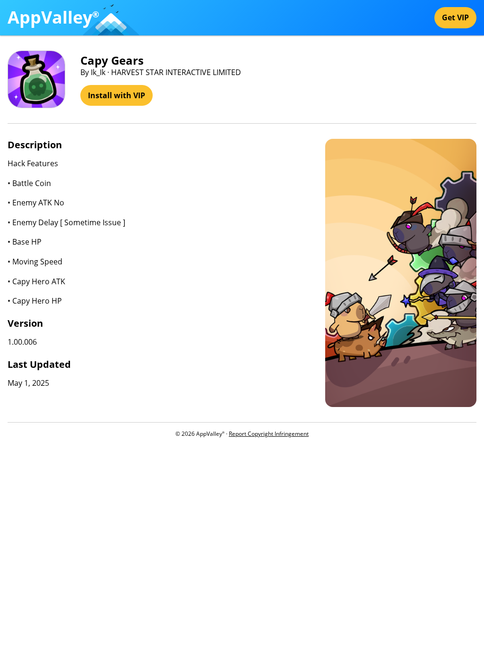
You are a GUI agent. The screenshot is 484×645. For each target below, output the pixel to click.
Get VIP (455, 17)
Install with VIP (116, 95)
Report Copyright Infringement (269, 434)
